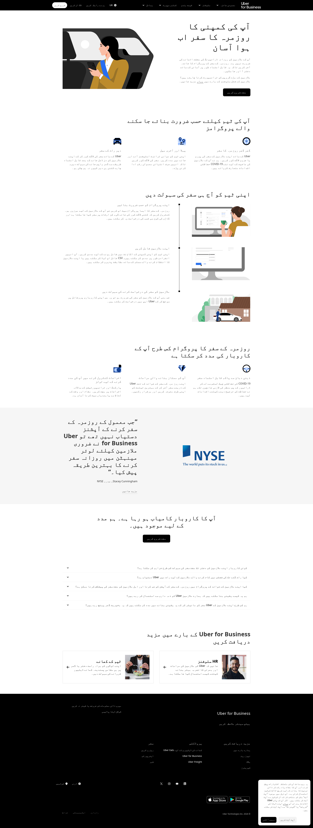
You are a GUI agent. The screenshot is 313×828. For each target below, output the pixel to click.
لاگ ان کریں (76, 5)
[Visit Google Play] (239, 800)
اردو (74, 783)
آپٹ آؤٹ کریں (287, 819)
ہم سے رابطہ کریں (95, 5)
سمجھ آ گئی (269, 819)
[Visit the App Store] (217, 800)
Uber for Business (233, 713)
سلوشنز (206, 5)
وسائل (149, 5)
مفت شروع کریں (236, 92)
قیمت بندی (186, 5)
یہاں (200, 81)
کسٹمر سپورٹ (170, 5)
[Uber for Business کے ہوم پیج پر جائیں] (251, 5)
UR (111, 5)
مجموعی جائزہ (227, 5)
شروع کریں (59, 5)
